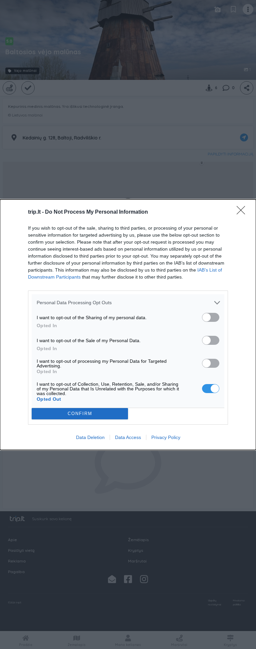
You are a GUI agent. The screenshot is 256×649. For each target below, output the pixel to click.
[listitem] (128, 302)
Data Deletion (90, 437)
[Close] (243, 212)
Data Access (128, 437)
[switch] (210, 317)
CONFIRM (80, 413)
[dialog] (128, 324)
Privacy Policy (165, 437)
